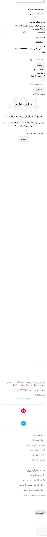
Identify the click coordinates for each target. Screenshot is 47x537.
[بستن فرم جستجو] (43, 3)
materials (39, 46)
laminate (39, 37)
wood (40, 33)
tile (41, 28)
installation (38, 42)
